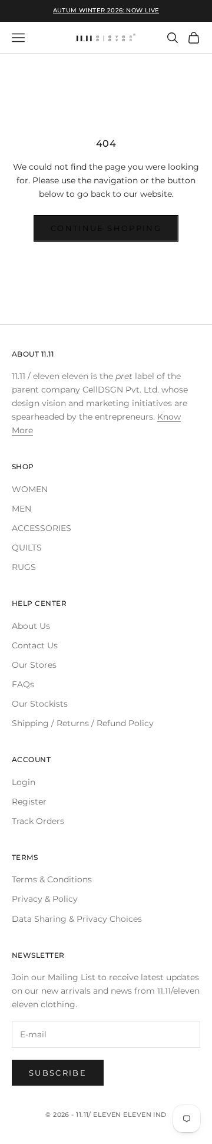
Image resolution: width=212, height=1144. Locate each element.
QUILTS (27, 547)
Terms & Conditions (52, 879)
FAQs (23, 684)
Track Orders (38, 821)
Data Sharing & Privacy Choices (77, 919)
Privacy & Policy (45, 899)
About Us (31, 626)
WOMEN (30, 489)
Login (23, 782)
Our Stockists (40, 703)
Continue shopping (106, 228)
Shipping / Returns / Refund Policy (83, 723)
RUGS (24, 567)
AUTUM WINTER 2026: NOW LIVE (106, 10)
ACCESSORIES (41, 528)
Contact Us (35, 645)
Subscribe (58, 1072)
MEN (21, 508)
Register (29, 801)
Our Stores (34, 665)
